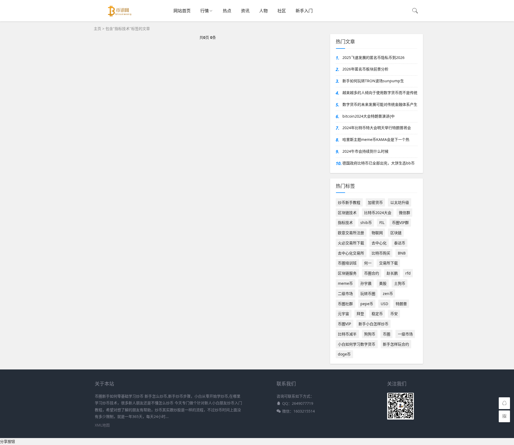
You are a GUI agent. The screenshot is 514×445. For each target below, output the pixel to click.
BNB (402, 253)
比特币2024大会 (377, 212)
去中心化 (379, 242)
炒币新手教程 (349, 202)
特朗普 (401, 303)
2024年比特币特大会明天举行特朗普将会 (376, 127)
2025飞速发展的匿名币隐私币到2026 (373, 57)
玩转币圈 (367, 293)
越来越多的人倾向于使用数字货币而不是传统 (379, 92)
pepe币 (366, 303)
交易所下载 (388, 262)
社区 (281, 11)
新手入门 (304, 11)
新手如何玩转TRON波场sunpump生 (373, 80)
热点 (227, 11)
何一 (368, 262)
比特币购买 (381, 253)
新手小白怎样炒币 (373, 323)
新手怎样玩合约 (396, 344)
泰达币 (399, 242)
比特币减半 (347, 333)
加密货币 (375, 202)
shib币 (366, 222)
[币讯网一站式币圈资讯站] (121, 18)
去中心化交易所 (351, 253)
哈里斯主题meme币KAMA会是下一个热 (375, 139)
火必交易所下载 (351, 242)
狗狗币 (369, 333)
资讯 (245, 11)
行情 (204, 11)
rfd (408, 273)
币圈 (386, 333)
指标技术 (345, 222)
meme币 (345, 283)
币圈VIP (344, 323)
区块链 (396, 232)
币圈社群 (345, 303)
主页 (97, 28)
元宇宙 (343, 313)
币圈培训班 (347, 262)
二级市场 (345, 293)
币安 (394, 313)
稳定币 (377, 313)
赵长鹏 (392, 273)
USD (384, 303)
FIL (381, 222)
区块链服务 (347, 273)
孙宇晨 (366, 283)
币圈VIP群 (400, 222)
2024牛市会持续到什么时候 (365, 151)
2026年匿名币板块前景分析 (365, 69)
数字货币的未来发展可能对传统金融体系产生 (379, 104)
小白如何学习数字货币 (356, 344)
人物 (263, 11)
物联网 (377, 232)
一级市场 (405, 333)
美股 (383, 283)
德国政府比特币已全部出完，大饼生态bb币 (378, 163)
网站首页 (182, 11)
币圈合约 (371, 273)
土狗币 (399, 283)
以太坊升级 (399, 202)
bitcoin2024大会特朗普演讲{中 (368, 116)
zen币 (388, 293)
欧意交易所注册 (351, 232)
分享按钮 (7, 441)
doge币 (344, 354)
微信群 (404, 212)
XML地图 (102, 425)
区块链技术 (347, 212)
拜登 (360, 313)
